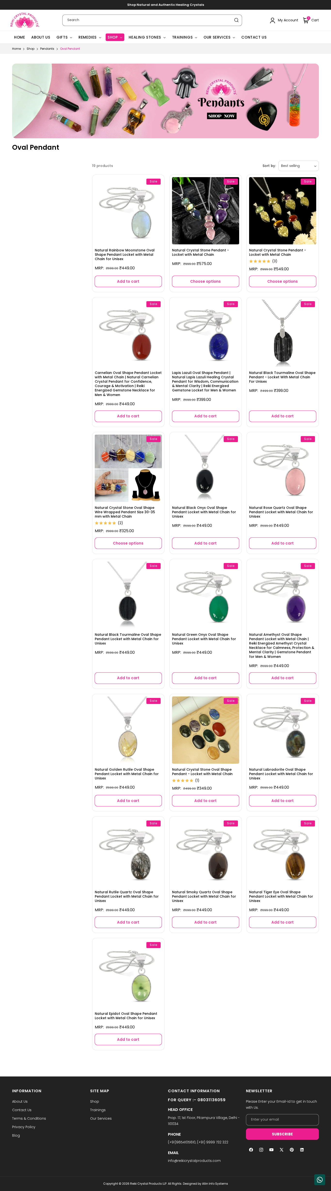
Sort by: (269, 165)
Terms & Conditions (29, 1118)
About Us (20, 1101)
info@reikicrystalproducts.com (194, 1160)
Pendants (47, 49)
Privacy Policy (23, 1127)
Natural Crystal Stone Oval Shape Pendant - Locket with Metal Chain (202, 771)
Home (16, 49)
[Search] (236, 20)
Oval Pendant (70, 49)
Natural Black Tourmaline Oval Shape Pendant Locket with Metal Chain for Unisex (128, 639)
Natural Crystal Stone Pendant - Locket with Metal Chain (200, 252)
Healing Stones (145, 37)
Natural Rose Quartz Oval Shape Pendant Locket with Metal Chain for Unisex (281, 512)
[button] (311, 20)
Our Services (217, 37)
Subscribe (282, 1134)
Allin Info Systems (215, 1184)
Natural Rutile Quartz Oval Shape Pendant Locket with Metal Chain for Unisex (127, 896)
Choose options (205, 281)
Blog (16, 1135)
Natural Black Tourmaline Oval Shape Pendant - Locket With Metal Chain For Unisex (282, 377)
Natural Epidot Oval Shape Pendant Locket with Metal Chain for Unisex (126, 1015)
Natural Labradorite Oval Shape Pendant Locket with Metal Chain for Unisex (281, 773)
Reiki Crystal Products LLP (148, 1184)
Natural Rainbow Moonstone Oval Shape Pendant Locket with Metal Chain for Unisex (125, 254)
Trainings (182, 37)
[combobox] (152, 20)
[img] (259, 261)
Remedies (88, 37)
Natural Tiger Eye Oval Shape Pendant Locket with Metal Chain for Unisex (281, 896)
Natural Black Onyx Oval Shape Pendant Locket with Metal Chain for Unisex (204, 512)
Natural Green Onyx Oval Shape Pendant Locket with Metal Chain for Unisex (204, 639)
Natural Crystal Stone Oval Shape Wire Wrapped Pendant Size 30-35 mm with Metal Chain (125, 512)
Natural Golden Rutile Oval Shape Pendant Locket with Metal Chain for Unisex (127, 773)
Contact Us (22, 1110)
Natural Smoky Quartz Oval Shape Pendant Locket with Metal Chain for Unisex (204, 896)
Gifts (62, 37)
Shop (113, 37)
